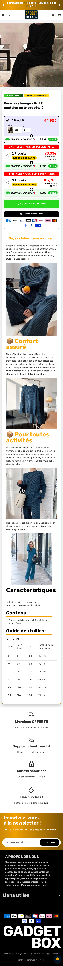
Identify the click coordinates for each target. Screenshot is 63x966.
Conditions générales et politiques (31, 960)
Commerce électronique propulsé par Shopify (40, 954)
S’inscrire (49, 842)
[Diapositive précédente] (3, 5)
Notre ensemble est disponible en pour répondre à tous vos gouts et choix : (30, 526)
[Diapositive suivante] (60, 5)
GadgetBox (15, 954)
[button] (31, 129)
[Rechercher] (9, 15)
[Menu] (3, 15)
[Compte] (53, 15)
